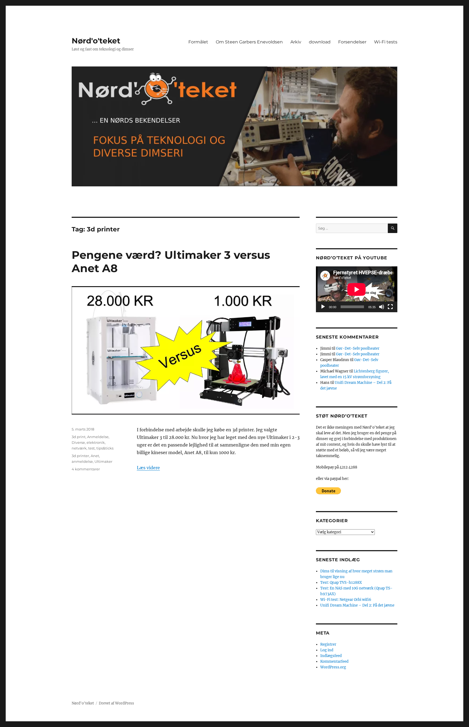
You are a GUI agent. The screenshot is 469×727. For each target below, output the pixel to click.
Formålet (198, 41)
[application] (356, 289)
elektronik (96, 442)
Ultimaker (103, 461)
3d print (78, 437)
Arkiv (295, 41)
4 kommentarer (86, 469)
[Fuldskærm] (390, 307)
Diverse (78, 442)
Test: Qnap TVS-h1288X (341, 582)
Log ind (326, 650)
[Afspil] (323, 307)
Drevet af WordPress (116, 703)
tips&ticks (104, 448)
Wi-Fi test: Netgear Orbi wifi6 (345, 599)
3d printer (80, 456)
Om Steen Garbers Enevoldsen (249, 41)
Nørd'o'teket (96, 40)
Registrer (328, 644)
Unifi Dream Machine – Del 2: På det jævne (357, 605)
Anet (95, 456)
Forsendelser (352, 41)
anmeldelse (82, 461)
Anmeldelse (98, 437)
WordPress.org (333, 667)
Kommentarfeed (334, 661)
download (320, 41)
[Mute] (381, 307)
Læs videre (148, 467)
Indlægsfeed (331, 655)
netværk (79, 448)
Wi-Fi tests (385, 41)
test (91, 448)
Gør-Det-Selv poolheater (357, 348)
